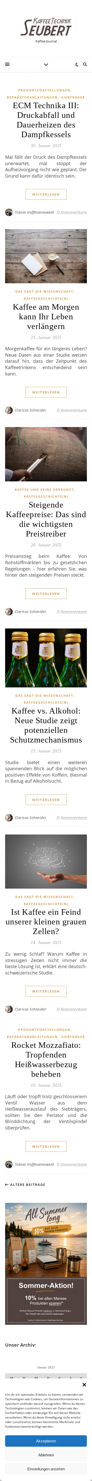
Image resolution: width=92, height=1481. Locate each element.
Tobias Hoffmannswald (34, 212)
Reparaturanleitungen (32, 97)
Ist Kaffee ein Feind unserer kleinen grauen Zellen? (46, 921)
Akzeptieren (46, 1441)
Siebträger (73, 97)
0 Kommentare (72, 212)
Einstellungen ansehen (46, 1469)
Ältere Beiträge (27, 1184)
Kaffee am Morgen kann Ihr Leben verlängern (46, 316)
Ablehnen (46, 1455)
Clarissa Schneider (31, 410)
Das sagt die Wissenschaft (44, 291)
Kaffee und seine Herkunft (44, 489)
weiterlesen (46, 194)
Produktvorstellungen (44, 90)
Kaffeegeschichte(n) (46, 298)
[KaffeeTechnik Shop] (46, 27)
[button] (84, 1384)
